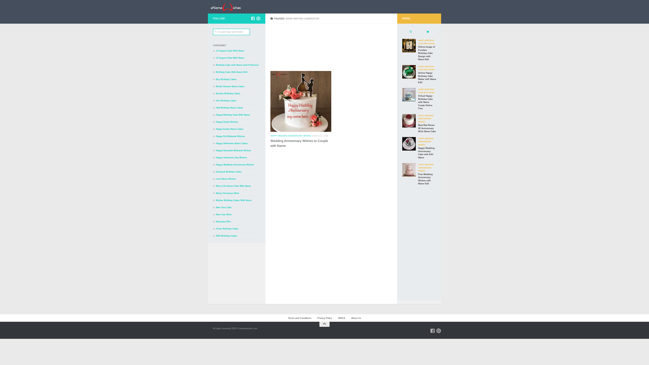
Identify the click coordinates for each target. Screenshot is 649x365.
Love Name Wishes (226, 179)
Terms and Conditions (299, 318)
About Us (356, 318)
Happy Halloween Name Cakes (232, 143)
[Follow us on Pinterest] (258, 18)
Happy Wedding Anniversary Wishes (290, 136)
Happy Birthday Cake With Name (233, 115)
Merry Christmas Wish (227, 193)
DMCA (341, 318)
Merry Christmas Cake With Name (233, 186)
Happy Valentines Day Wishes (231, 157)
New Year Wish (224, 214)
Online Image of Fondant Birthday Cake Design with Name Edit (426, 53)
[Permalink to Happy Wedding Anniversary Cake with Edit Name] (409, 144)
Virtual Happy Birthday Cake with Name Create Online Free (425, 102)
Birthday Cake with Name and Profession (237, 65)
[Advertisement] (333, 47)
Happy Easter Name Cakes (229, 129)
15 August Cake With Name (230, 58)
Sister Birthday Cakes (227, 228)
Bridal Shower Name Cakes (230, 86)
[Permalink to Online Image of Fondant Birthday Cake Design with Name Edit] (409, 45)
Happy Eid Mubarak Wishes (230, 136)
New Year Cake (223, 207)
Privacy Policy (324, 318)
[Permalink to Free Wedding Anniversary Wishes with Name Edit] (409, 170)
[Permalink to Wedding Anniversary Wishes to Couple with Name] (300, 101)
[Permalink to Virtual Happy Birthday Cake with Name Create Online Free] (409, 94)
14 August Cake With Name (230, 51)
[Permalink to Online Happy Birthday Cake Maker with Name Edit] (409, 72)
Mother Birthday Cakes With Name (234, 200)
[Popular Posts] (427, 32)
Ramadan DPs (223, 221)
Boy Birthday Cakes (226, 79)
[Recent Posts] (410, 32)
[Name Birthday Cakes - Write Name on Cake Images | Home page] (226, 7)
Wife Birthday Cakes (226, 236)
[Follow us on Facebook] (253, 18)
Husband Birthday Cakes (229, 172)
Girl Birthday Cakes (226, 100)
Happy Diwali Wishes (227, 122)
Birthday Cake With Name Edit (231, 72)
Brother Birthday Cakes (228, 93)
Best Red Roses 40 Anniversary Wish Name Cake (427, 128)
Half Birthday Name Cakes (229, 107)
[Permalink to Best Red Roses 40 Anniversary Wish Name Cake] (409, 121)
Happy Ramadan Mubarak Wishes (233, 150)
